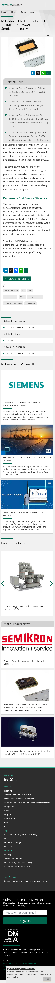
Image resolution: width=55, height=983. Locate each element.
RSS (5, 826)
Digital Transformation (13, 303)
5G (30, 290)
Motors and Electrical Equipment (19, 798)
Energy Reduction (11, 290)
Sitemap (7, 854)
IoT (23, 290)
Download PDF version (19, 279)
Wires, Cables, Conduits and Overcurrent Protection (27, 802)
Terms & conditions (13, 858)
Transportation (10, 297)
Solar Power (30, 303)
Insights (7, 814)
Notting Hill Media (19, 952)
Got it (47, 979)
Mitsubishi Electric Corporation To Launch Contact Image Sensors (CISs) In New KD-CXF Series (28, 92)
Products (8, 791)
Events (7, 822)
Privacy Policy (30, 971)
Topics (7, 830)
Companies (9, 806)
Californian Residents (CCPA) (17, 866)
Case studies (10, 818)
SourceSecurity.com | (11, 963)
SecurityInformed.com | (29, 963)
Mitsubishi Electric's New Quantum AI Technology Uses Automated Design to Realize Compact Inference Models (26, 105)
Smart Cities (9, 846)
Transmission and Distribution (18, 794)
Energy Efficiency (35, 297)
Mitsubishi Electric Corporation (20, 327)
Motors (10, 340)
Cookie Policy (12, 977)
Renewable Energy (12, 842)
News (6, 810)
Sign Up (25, 921)
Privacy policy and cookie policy (18, 862)
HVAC (22, 297)
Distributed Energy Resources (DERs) (20, 834)
